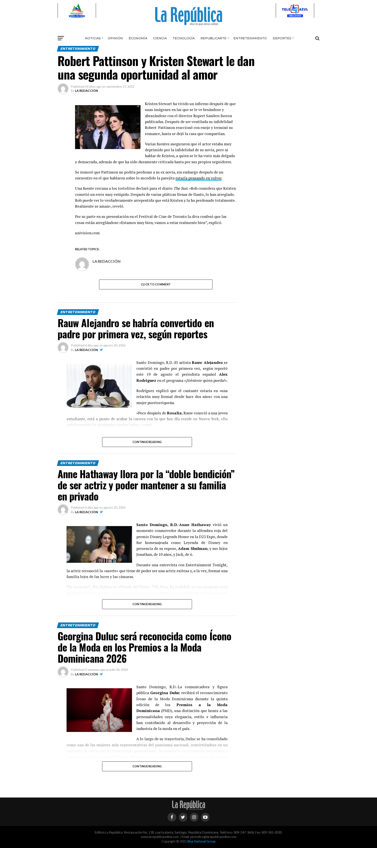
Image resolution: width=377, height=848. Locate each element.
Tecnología (184, 38)
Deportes (282, 38)
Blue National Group (201, 841)
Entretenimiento (250, 38)
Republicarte (213, 38)
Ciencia (160, 38)
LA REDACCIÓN (86, 90)
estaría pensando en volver (198, 178)
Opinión (115, 38)
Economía (138, 38)
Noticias (93, 38)
